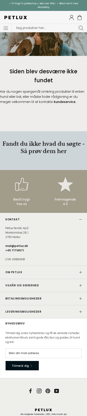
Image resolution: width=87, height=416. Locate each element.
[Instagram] (39, 390)
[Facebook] (30, 390)
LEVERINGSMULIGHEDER (23, 312)
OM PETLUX (13, 272)
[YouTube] (56, 390)
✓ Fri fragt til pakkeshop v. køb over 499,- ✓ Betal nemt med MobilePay (43, 5)
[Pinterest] (48, 390)
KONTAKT (12, 219)
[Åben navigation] (6, 28)
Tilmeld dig (21, 366)
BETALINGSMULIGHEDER (23, 298)
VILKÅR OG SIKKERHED (22, 285)
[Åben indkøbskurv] (80, 17)
